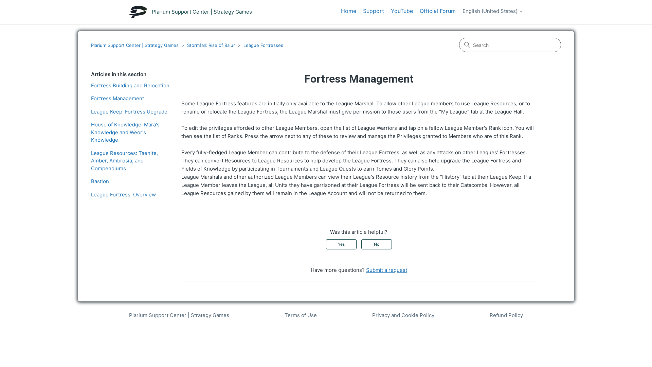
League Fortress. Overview (123, 194)
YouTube (402, 10)
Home (348, 10)
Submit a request (386, 270)
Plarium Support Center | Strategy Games (135, 45)
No (376, 244)
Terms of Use (301, 315)
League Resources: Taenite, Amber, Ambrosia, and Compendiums (124, 161)
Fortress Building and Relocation (130, 85)
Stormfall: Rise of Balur (211, 45)
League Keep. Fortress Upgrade (129, 111)
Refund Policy (506, 315)
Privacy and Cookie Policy (403, 315)
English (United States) (491, 11)
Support (373, 10)
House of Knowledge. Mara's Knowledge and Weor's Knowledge (125, 132)
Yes (341, 244)
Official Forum (438, 10)
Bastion (100, 181)
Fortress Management (117, 98)
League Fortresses (263, 45)
